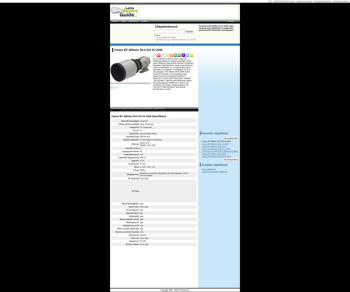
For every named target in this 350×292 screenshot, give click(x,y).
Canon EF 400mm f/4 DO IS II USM (216, 156)
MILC (270, 1)
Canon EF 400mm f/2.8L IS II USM (216, 149)
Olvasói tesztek (135, 108)
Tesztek (123, 108)
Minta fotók (158, 108)
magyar (231, 21)
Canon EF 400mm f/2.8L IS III (214, 146)
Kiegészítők (147, 108)
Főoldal (115, 21)
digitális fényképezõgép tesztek (284, 1)
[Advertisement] (189, 12)
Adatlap (115, 108)
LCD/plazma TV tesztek (341, 1)
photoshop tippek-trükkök (322, 1)
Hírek (124, 21)
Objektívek (133, 21)
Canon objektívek (209, 169)
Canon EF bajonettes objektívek (214, 172)
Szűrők (144, 21)
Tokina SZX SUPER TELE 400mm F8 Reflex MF (221, 151)
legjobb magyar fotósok (304, 1)
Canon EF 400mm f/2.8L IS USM (215, 144)
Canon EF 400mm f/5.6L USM (214, 154)
